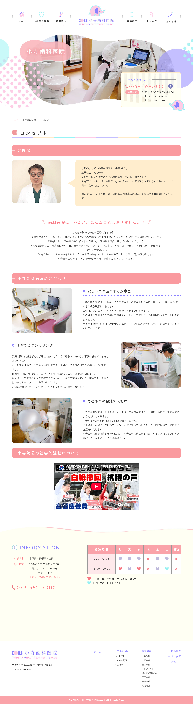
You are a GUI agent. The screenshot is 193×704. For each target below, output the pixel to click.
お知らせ (176, 662)
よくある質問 (121, 660)
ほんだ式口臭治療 (150, 673)
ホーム (15, 120)
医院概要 (176, 651)
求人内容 (176, 656)
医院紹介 (119, 665)
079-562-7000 (146, 86)
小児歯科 (146, 660)
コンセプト (120, 656)
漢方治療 (146, 686)
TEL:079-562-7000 (22, 669)
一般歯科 (146, 656)
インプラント (148, 669)
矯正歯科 (146, 681)
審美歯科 (146, 665)
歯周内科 (146, 677)
